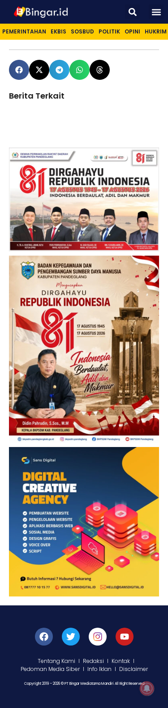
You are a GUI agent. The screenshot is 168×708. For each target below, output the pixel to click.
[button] (132, 11)
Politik (109, 31)
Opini (132, 31)
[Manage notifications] (147, 688)
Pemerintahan (24, 31)
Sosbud (82, 31)
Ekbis (58, 31)
